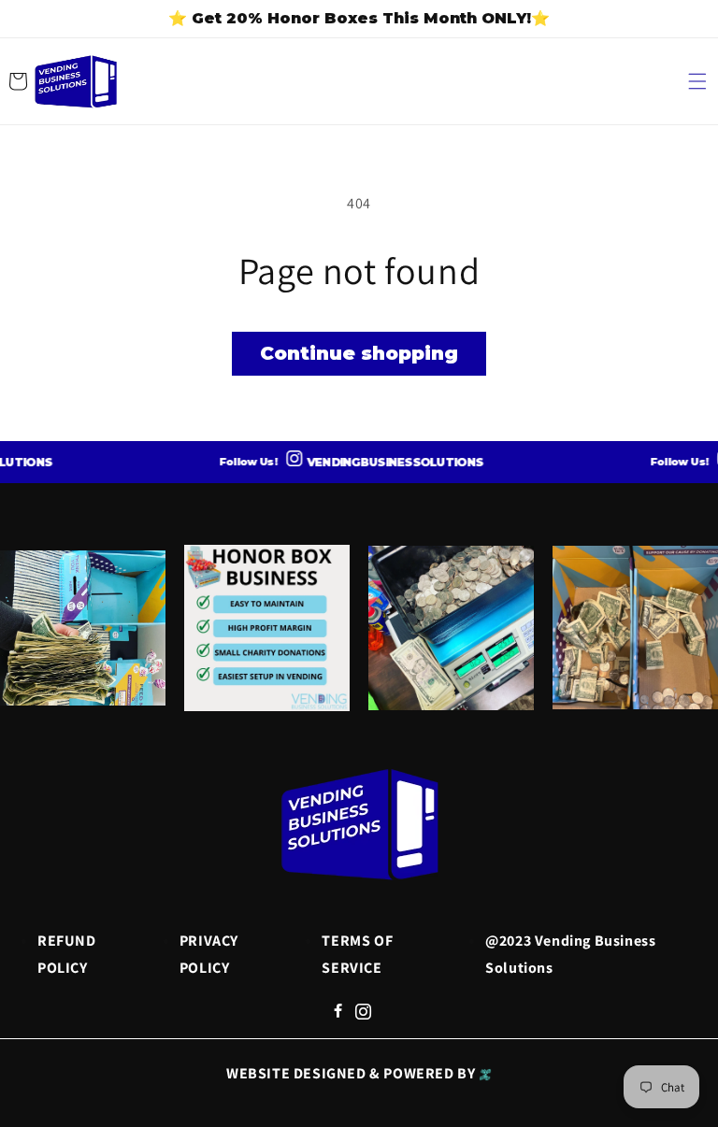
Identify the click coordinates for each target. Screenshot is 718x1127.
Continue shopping (359, 353)
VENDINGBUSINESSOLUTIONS (382, 462)
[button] (697, 81)
